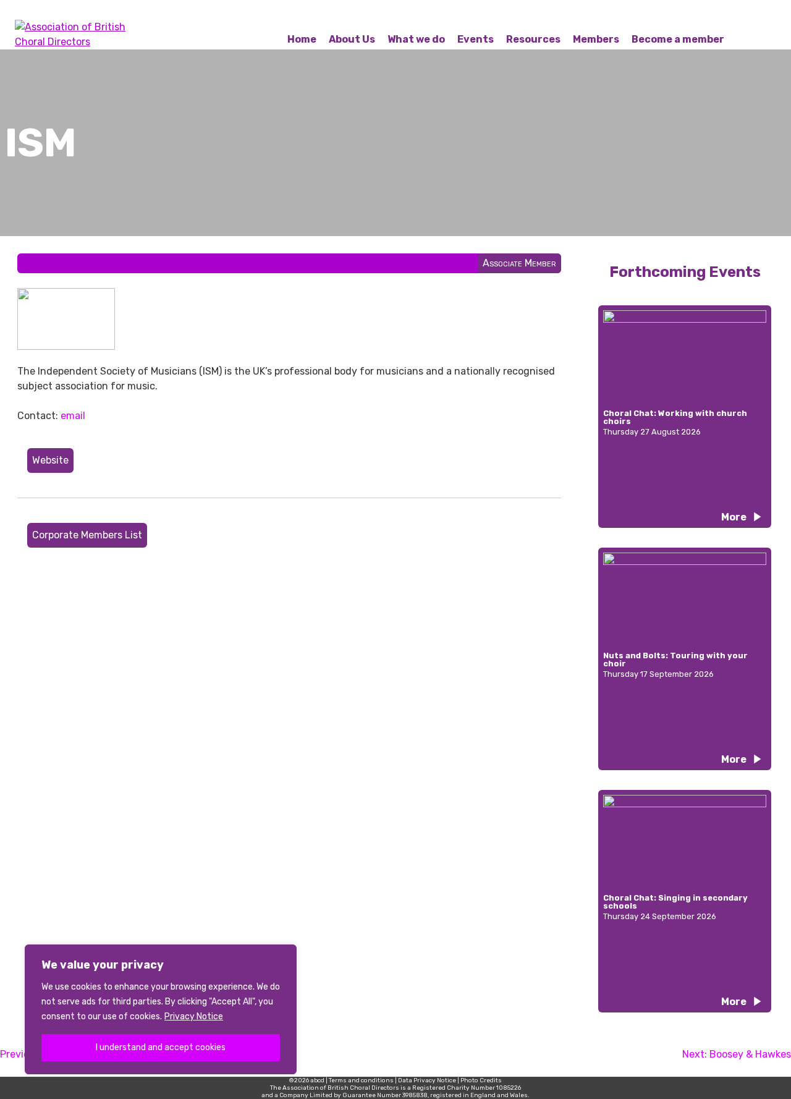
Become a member (678, 39)
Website (50, 460)
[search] (776, 15)
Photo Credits (481, 1080)
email (73, 416)
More (734, 517)
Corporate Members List (87, 535)
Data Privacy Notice (427, 1080)
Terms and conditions (361, 1080)
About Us (352, 39)
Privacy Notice (193, 1016)
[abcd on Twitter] (717, 15)
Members (596, 39)
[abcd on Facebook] (687, 15)
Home (301, 39)
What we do (416, 39)
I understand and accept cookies (161, 1047)
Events (475, 39)
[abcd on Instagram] (746, 15)
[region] (161, 1009)
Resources (533, 39)
